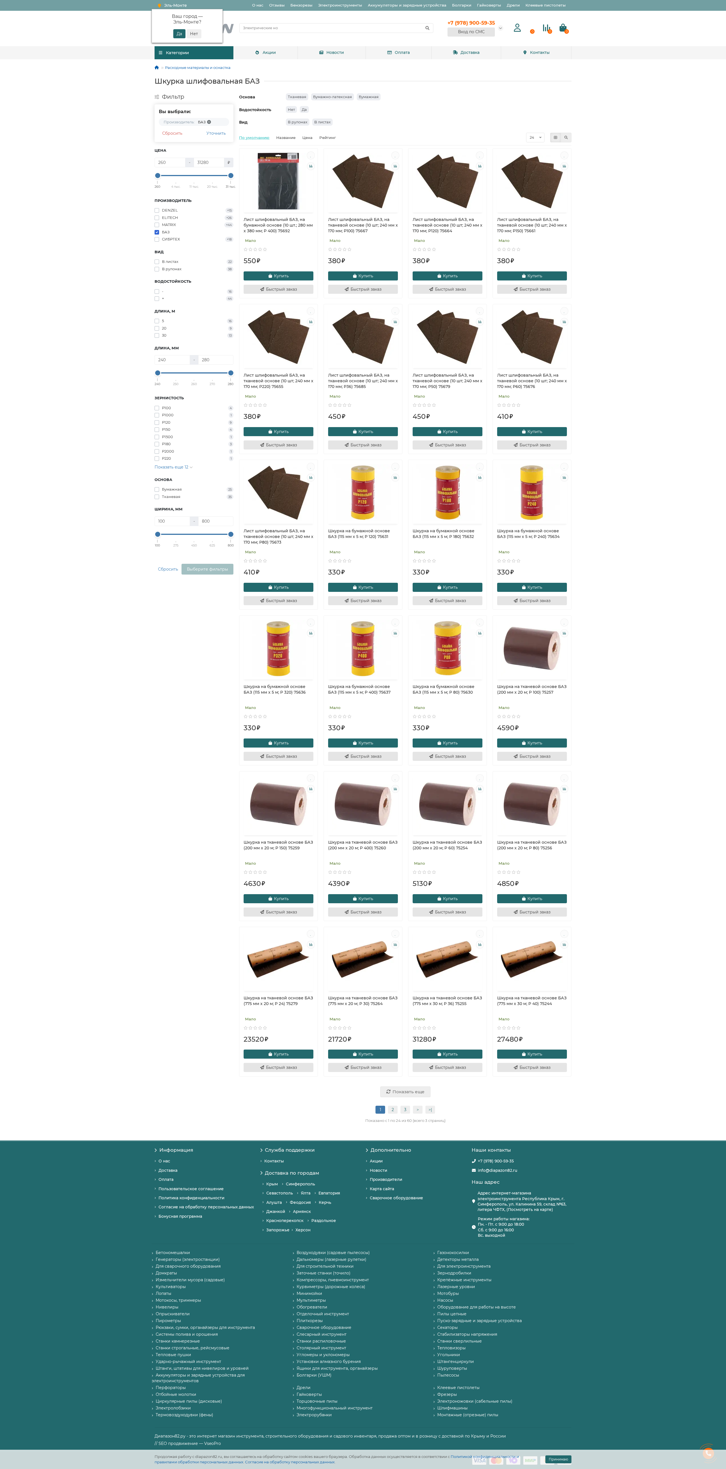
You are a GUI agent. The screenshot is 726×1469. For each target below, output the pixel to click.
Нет (291, 109)
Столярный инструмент (321, 1347)
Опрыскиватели (173, 1313)
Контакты (540, 52)
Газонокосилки (453, 1252)
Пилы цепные (452, 1313)
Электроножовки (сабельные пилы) (474, 1401)
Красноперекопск (284, 1220)
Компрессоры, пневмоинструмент (333, 1279)
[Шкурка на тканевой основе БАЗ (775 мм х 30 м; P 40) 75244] (532, 959)
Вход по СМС (471, 31)
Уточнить (216, 133)
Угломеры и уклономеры (323, 1354)
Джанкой (275, 1211)
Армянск (302, 1211)
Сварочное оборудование (396, 1198)
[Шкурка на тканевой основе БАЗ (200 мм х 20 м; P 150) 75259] (278, 804)
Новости (335, 52)
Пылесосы (448, 1375)
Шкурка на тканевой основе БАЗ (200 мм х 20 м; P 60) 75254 (447, 845)
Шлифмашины (452, 1408)
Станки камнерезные (178, 1341)
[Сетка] (555, 137)
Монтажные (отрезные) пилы (467, 1414)
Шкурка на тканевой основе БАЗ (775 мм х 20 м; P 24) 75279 (278, 1000)
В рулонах (297, 122)
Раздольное (323, 1220)
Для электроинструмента (464, 1266)
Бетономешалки (173, 1252)
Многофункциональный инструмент (335, 1408)
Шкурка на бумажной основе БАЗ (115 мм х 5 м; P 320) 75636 (275, 689)
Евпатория (329, 1193)
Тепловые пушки (173, 1354)
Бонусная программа (180, 1216)
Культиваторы (171, 1286)
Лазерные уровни (456, 1286)
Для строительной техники (325, 1266)
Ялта (306, 1193)
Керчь (325, 1202)
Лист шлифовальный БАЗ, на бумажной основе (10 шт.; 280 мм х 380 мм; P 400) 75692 (278, 225)
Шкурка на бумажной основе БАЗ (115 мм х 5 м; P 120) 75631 (359, 533)
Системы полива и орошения (187, 1334)
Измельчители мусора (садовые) (190, 1279)
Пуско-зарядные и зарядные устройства (479, 1320)
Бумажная (369, 96)
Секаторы (447, 1327)
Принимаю (558, 1459)
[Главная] (157, 67)
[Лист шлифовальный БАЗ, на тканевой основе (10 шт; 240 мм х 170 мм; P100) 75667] (363, 181)
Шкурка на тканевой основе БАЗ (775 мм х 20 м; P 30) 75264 (363, 1000)
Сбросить (172, 133)
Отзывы (277, 5)
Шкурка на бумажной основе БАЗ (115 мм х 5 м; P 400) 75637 (359, 689)
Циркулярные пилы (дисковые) (189, 1401)
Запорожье (278, 1230)
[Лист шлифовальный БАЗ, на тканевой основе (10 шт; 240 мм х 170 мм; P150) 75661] (532, 181)
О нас (257, 5)
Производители (386, 1179)
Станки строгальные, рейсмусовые (192, 1347)
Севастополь (279, 1193)
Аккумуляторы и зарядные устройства (407, 5)
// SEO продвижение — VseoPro (188, 1443)
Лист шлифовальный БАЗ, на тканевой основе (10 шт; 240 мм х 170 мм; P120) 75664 (447, 225)
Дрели (513, 5)
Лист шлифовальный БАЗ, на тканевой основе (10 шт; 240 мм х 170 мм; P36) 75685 (363, 381)
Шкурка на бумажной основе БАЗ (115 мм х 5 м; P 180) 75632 (443, 533)
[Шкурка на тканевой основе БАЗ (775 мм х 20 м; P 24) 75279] (278, 959)
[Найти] (427, 28)
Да (304, 109)
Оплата (402, 52)
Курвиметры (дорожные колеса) (331, 1286)
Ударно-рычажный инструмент (188, 1361)
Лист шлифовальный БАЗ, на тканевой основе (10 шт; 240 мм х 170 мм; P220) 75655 (278, 381)
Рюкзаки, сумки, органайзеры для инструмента (205, 1327)
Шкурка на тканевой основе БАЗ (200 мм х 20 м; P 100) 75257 (532, 689)
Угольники (448, 1354)
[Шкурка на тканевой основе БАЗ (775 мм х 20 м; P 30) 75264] (363, 959)
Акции (269, 52)
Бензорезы (301, 5)
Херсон (303, 1230)
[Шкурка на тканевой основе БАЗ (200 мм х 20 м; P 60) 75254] (447, 804)
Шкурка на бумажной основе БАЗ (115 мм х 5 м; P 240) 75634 (528, 533)
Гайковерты (489, 5)
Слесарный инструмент (322, 1334)
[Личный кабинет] (517, 28)
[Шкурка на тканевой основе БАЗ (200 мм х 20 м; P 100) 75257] (532, 648)
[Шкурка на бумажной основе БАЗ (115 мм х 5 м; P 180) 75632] (447, 492)
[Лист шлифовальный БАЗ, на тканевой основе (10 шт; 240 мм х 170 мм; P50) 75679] (447, 337)
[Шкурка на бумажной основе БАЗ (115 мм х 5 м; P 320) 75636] (278, 648)
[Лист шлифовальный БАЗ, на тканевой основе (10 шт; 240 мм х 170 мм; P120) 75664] (447, 181)
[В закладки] (311, 155)
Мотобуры (448, 1293)
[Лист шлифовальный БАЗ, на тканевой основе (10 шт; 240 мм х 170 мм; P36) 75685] (363, 337)
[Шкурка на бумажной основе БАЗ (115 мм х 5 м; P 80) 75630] (447, 648)
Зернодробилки (454, 1273)
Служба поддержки (290, 1150)
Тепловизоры (451, 1347)
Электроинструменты (340, 5)
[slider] (157, 175)
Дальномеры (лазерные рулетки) (331, 1259)
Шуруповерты (452, 1368)
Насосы (445, 1300)
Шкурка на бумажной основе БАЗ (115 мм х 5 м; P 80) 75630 (443, 689)
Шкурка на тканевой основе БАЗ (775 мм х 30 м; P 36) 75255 (447, 1000)
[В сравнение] (311, 166)
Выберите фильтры (207, 569)
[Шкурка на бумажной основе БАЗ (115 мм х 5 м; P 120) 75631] (363, 492)
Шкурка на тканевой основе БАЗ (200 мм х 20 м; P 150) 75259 (278, 845)
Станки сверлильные (459, 1341)
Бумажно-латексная (332, 96)
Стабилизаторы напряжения (467, 1334)
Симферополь (300, 1184)
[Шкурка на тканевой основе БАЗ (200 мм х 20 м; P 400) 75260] (363, 804)
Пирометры (168, 1320)
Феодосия (300, 1202)
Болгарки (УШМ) (314, 1375)
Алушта (274, 1202)
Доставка (470, 52)
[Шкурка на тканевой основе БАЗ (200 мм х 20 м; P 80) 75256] (532, 804)
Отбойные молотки (176, 1394)
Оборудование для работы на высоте (476, 1307)
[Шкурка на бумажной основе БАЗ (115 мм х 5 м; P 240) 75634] (532, 492)
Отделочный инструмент (323, 1313)
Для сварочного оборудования (188, 1266)
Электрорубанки (314, 1414)
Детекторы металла (458, 1259)
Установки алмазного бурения (329, 1361)
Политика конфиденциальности (191, 1198)
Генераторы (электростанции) (188, 1259)
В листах (322, 122)
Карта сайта (382, 1189)
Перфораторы (171, 1387)
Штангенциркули (455, 1361)
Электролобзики (173, 1408)
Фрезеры (447, 1394)
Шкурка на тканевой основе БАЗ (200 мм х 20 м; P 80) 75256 (532, 845)
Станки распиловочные (321, 1341)
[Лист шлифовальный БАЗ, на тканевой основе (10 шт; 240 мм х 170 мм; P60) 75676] (532, 337)
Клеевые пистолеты (545, 5)
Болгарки (461, 5)
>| (430, 1109)
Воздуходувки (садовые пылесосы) (333, 1252)
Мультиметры (311, 1300)
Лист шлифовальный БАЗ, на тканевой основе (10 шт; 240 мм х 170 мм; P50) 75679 (447, 381)
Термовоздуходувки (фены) (184, 1414)
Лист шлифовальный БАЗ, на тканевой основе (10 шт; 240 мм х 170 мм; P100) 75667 (363, 225)
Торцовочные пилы (317, 1401)
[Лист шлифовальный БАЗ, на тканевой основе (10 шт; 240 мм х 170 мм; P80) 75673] (278, 492)
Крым (272, 1184)
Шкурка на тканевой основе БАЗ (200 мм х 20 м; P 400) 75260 (363, 845)
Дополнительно (391, 1150)
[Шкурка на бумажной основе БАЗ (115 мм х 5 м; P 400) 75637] (363, 648)
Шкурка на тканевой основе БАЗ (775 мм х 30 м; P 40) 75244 (532, 1000)
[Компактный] (566, 137)
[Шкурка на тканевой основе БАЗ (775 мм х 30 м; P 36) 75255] (447, 959)
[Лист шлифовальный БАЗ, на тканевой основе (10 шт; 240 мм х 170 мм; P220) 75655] (278, 337)
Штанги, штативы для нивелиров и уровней (202, 1368)
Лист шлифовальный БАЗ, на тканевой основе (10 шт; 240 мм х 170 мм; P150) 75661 (532, 225)
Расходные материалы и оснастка (198, 67)
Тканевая (297, 96)
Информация (176, 1150)
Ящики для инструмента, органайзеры (337, 1368)
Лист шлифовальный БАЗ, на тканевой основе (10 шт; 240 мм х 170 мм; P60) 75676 (532, 381)
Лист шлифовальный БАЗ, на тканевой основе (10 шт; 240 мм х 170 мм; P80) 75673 (278, 536)
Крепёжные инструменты (464, 1279)
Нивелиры (167, 1307)
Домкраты (166, 1273)
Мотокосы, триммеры (178, 1300)
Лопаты (163, 1293)
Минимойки (309, 1293)
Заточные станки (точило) (324, 1273)
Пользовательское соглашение (191, 1189)
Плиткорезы (310, 1320)
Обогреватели (312, 1307)
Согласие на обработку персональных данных (290, 1462)
